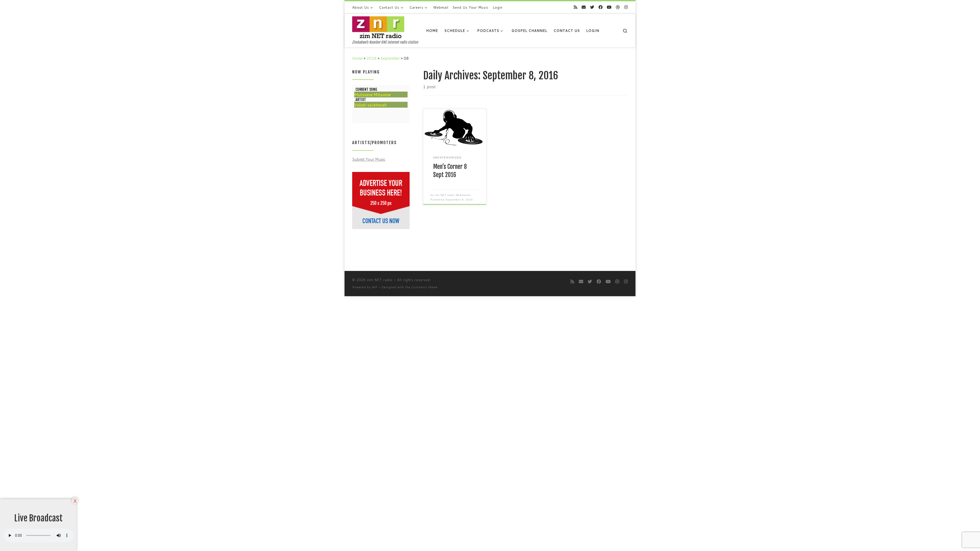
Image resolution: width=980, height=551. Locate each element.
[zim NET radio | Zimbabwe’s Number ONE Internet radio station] (378, 27)
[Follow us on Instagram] (626, 7)
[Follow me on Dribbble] (618, 7)
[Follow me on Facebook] (600, 7)
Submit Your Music (368, 159)
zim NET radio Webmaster (453, 195)
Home (357, 58)
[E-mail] (584, 7)
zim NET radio (380, 280)
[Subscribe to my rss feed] (575, 7)
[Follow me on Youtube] (609, 7)
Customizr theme (424, 287)
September (390, 58)
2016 (371, 58)
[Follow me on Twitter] (592, 7)
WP (374, 287)
